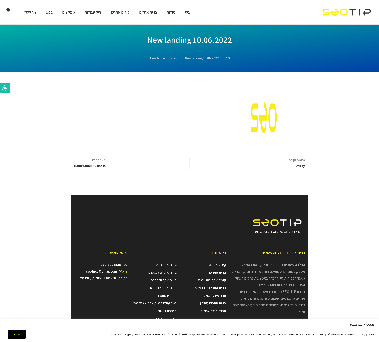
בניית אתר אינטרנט (163, 287)
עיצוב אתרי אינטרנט (212, 280)
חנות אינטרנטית (215, 295)
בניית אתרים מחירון (213, 303)
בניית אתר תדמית (164, 264)
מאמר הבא (99, 160)
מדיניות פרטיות (166, 318)
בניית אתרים (217, 272)
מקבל (17, 334)
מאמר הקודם (297, 160)
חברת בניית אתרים (213, 311)
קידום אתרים (217, 264)
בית (227, 58)
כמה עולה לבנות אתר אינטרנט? (155, 303)
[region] (189, 330)
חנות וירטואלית (167, 295)
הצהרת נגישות (167, 311)
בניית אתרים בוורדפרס (210, 287)
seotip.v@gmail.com (101, 271)
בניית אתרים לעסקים (162, 272)
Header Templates (163, 58)
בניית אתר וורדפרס (164, 280)
